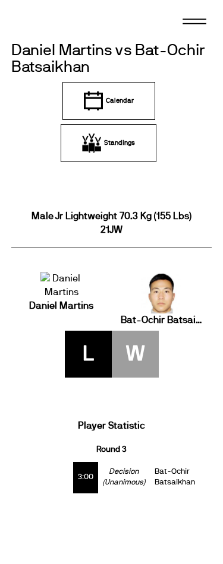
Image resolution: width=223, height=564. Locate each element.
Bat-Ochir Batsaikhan (162, 320)
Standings (119, 143)
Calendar (120, 100)
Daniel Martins (61, 305)
